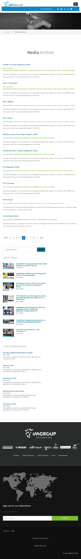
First (5, 238)
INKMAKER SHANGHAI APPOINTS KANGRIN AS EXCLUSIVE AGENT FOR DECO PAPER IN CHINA (38, 70)
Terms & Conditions (40, 538)
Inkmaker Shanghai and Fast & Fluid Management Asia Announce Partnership (43, 170)
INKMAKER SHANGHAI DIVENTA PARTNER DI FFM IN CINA (35, 219)
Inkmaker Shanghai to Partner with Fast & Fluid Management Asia (38, 203)
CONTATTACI (47, 9)
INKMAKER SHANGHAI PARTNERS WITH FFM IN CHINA (34, 138)
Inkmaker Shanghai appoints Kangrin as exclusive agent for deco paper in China (44, 105)
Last (41, 238)
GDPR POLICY (40, 546)
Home (7, 32)
